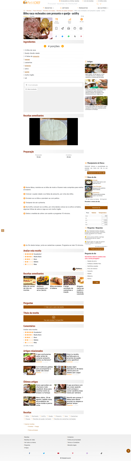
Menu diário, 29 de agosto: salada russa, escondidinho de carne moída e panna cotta (44, 401)
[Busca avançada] (100, 4)
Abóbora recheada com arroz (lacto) (42, 288)
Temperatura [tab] (102, 212)
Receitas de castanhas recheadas (65, 419)
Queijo (51, 416)
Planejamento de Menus (95, 173)
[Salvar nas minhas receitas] (56, 28)
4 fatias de (32, 56)
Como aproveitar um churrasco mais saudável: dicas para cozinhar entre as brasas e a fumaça (44, 389)
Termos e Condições (73, 442)
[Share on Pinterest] (81, 36)
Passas (28, 419)
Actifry (43, 416)
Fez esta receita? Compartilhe (53, 320)
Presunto (59, 416)
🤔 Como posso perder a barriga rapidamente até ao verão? (94, 237)
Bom (35, 259)
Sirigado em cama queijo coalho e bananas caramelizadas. (82, 290)
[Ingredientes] (2, 230)
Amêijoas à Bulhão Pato (94, 263)
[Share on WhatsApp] (68, 36)
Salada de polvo (92, 261)
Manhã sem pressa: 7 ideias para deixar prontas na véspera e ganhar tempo (75, 400)
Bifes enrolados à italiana (56, 287)
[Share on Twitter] (74, 36)
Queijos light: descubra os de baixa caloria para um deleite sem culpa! (75, 370)
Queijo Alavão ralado (32, 53)
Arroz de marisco (92, 268)
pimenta (28, 66)
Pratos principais (33, 430)
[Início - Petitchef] (24, 10)
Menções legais (72, 445)
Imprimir (104, 199)
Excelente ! (37, 254)
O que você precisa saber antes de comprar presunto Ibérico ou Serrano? (43, 357)
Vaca (66, 416)
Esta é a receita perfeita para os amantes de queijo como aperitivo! (74, 357)
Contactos (71, 437)
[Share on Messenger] (62, 36)
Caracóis (89, 271)
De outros (102, 8)
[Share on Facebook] (56, 36)
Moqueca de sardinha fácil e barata (99, 188)
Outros (89, 278)
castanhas (28, 62)
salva (27, 69)
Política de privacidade (74, 440)
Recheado (35, 416)
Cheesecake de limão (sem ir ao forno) (99, 195)
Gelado (89, 273)
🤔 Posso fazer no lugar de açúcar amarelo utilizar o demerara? (95, 242)
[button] (25, 28)
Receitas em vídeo (29, 440)
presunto (36, 56)
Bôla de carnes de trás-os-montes (29, 288)
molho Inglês (29, 75)
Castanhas (74, 416)
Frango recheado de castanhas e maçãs (68, 289)
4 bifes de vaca (30, 50)
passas (27, 59)
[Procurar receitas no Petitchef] (97, 3)
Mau (35, 264)
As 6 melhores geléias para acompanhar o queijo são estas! (44, 369)
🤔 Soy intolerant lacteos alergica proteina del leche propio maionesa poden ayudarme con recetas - (95, 232)
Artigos (65, 8)
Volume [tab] (94, 212)
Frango (37, 426)
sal (26, 78)
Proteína (30, 426)
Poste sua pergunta (97, 249)
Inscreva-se (96, 207)
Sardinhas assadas (92, 266)
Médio (35, 262)
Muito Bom (37, 257)
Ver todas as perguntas (101, 246)
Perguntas (83, 8)
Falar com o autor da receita (54, 307)
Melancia (89, 276)
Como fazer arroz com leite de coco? (99, 182)
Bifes (27, 416)
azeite (27, 72)
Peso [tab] (87, 212)
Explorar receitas (29, 424)
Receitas (48, 8)
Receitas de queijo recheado (42, 419)
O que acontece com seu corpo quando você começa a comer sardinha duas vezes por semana (75, 389)
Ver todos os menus (93, 199)
